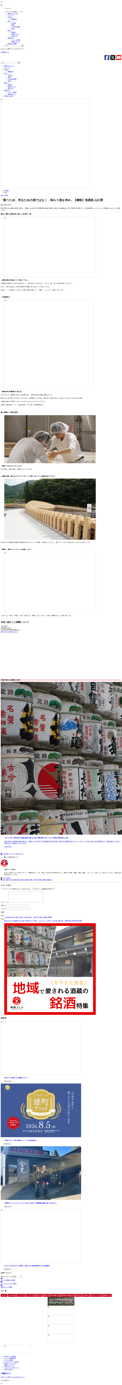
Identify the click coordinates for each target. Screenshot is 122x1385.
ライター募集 (8, 1360)
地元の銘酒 (13, 880)
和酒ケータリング (10, 1364)
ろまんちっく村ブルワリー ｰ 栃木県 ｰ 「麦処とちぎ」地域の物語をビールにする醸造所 (27, 1265)
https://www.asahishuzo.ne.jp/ (9, 631)
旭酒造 (40, 880)
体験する (7, 90)
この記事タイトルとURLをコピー (13, 854)
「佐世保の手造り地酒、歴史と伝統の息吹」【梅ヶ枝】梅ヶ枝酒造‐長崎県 (28, 917)
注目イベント (96, 1295)
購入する (11, 88)
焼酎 (9, 77)
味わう (6, 83)
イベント (21, 1295)
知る (5, 73)
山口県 (8, 878)
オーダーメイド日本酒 (11, 1362)
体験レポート (12, 94)
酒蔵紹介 (11, 71)
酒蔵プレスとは (9, 66)
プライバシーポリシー (11, 1367)
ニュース (7, 68)
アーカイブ (7, 12)
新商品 (10, 85)
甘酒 (9, 81)
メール (4, 909)
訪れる (6, 69)
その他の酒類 (12, 79)
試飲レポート (12, 86)
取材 (7, 880)
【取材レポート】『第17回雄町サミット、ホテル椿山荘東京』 (20, 1140)
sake (4, 878)
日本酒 (10, 75)
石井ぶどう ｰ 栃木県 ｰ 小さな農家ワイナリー (16, 1077)
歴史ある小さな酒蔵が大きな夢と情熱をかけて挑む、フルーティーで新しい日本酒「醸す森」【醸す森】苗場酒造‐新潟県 (43, 921)
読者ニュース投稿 (10, 1356)
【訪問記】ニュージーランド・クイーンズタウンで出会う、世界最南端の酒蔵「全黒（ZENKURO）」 (31, 1203)
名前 (3, 905)
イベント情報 (12, 92)
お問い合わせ (8, 1369)
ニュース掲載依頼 (10, 1358)
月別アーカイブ (6, 1276)
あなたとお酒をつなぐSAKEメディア (13, 1377)
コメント (4, 902)
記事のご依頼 (8, 96)
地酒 (30, 880)
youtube (12, 1295)
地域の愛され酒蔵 (23, 880)
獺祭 (44, 880)
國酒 (46, 1295)
